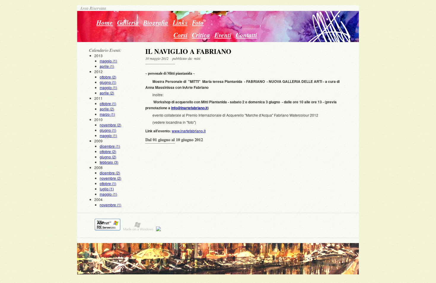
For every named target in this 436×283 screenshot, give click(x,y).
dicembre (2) (110, 172)
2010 (107, 127)
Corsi (180, 34)
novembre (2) (110, 124)
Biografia (155, 22)
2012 (105, 82)
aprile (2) (107, 92)
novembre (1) (110, 204)
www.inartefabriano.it (189, 130)
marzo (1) (107, 114)
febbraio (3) (109, 162)
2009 (107, 151)
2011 (105, 106)
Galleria (128, 22)
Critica (201, 34)
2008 (107, 181)
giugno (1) (108, 82)
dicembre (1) (110, 146)
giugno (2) (108, 156)
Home (104, 22)
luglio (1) (107, 188)
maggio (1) (108, 60)
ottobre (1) (108, 103)
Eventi (222, 34)
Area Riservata (91, 8)
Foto (198, 22)
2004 (107, 202)
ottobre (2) (108, 76)
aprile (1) (107, 66)
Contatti (246, 34)
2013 (105, 61)
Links (180, 22)
